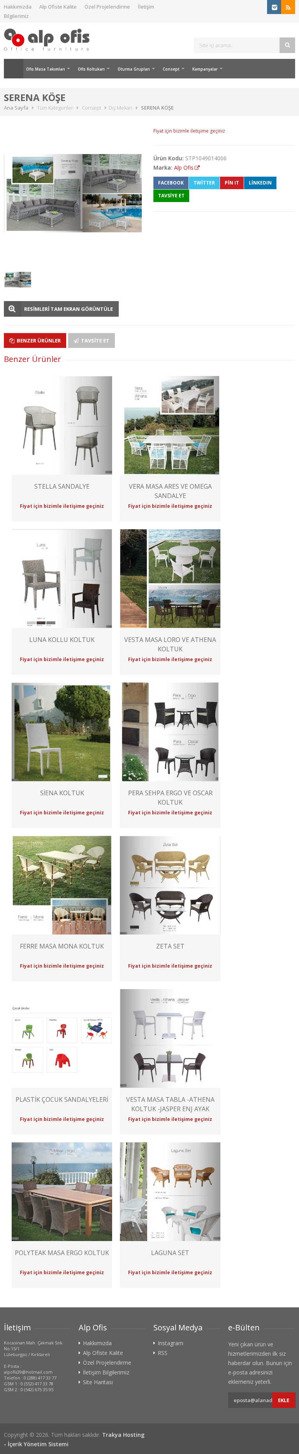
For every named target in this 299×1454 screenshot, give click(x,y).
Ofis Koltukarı (91, 69)
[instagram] (274, 7)
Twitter (204, 182)
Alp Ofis (183, 167)
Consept (171, 69)
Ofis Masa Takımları (45, 69)
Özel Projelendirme (107, 6)
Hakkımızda (18, 6)
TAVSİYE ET (171, 195)
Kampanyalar (205, 69)
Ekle (283, 1400)
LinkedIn (260, 182)
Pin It (232, 182)
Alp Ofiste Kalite (58, 6)
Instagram (170, 1343)
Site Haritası (98, 1382)
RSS (162, 1352)
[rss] (288, 7)
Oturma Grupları (134, 69)
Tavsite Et (94, 340)
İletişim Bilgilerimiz (106, 1372)
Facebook (171, 182)
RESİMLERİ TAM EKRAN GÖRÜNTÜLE (68, 308)
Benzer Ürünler (38, 340)
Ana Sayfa (13, 68)
